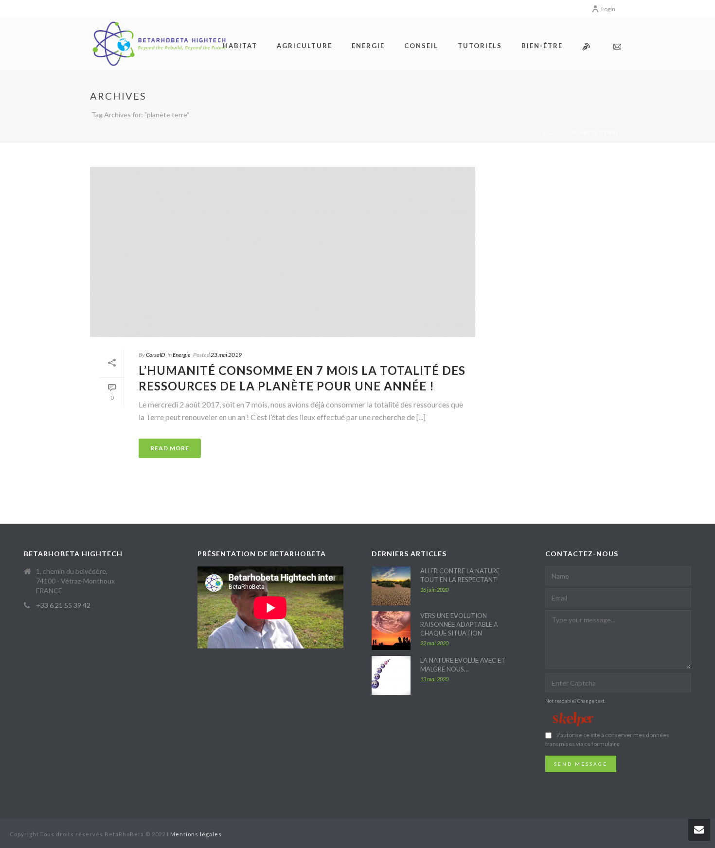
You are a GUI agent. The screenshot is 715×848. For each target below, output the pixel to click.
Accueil (554, 133)
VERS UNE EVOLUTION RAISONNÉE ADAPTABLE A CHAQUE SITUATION (459, 624)
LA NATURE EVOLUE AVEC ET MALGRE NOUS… (462, 664)
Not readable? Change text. (575, 701)
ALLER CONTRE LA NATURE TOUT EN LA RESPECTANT (460, 575)
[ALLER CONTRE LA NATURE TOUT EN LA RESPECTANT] (391, 585)
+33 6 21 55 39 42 (63, 605)
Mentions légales (196, 834)
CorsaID (155, 354)
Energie (182, 354)
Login (608, 9)
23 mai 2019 (226, 354)
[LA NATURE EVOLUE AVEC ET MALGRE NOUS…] (391, 675)
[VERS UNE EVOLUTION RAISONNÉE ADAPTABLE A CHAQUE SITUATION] (391, 630)
